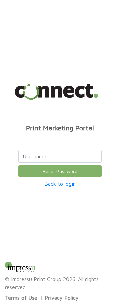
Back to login (60, 184)
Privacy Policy (62, 298)
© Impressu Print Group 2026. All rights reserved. (52, 283)
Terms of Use (21, 298)
